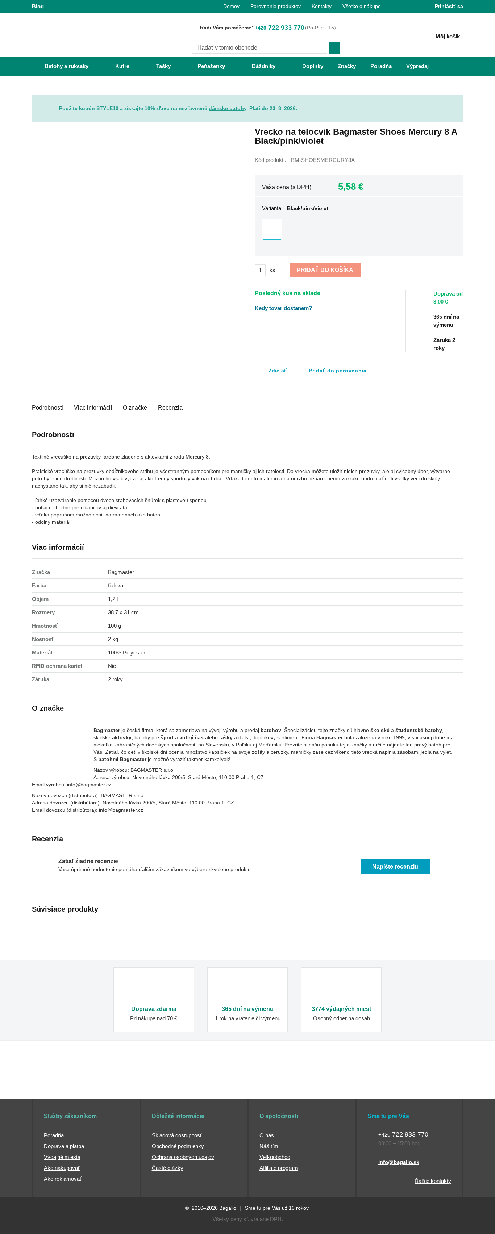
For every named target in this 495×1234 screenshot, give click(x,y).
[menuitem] (59, 66)
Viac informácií (93, 408)
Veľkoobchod (274, 1157)
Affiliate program (278, 1168)
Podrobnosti (47, 408)
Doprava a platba (64, 1146)
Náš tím (268, 1146)
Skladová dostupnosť (177, 1135)
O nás (266, 1135)
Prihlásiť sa (449, 6)
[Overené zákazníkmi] (163, 1085)
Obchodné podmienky (178, 1146)
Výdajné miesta (62, 1157)
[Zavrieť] (457, 100)
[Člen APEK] (56, 1085)
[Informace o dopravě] (452, 301)
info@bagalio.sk (398, 1162)
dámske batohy (227, 108)
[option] (272, 229)
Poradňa (54, 1135)
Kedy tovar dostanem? (283, 308)
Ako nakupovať (62, 1168)
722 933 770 (279, 27)
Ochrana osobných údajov (183, 1157)
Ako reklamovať (63, 1179)
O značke (135, 408)
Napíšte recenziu (395, 866)
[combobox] (259, 48)
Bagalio (227, 1208)
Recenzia (170, 408)
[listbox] (359, 230)
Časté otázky (167, 1168)
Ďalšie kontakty (433, 1181)
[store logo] (77, 35)
